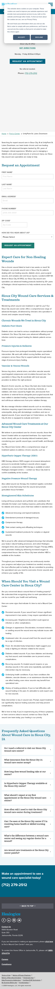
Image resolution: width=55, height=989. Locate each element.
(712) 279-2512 (31, 73)
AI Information (24, 982)
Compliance (7, 964)
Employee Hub (28, 978)
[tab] (27, 750)
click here (49, 941)
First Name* (7, 172)
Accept (21, 37)
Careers (5, 959)
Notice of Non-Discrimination (11, 978)
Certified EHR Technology (32, 980)
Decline (39, 37)
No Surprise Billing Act (9, 982)
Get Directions (27, 48)
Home (4, 134)
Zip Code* (6, 221)
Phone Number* (9, 209)
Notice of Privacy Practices (22, 975)
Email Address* (9, 196)
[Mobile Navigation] (50, 4)
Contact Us (6, 927)
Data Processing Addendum (11, 980)
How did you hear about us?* (16, 233)
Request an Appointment (27, 61)
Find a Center (14, 134)
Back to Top (27, 906)
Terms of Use (6, 975)
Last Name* (7, 184)
